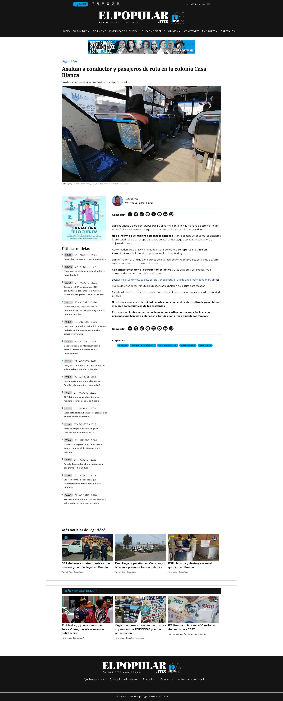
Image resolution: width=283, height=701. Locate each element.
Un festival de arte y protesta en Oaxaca (85, 259)
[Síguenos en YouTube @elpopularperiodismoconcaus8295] (108, 4)
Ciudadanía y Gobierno (195, 634)
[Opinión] (141, 46)
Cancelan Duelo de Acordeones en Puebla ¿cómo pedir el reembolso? (82, 383)
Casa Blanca (188, 345)
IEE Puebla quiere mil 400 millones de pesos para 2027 (192, 627)
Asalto (123, 345)
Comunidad (80, 31)
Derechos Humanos (135, 638)
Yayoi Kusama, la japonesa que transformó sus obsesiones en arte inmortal (82, 484)
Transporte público (143, 345)
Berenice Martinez (175, 634)
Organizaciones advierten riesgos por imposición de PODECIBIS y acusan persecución (140, 629)
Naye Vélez (172, 572)
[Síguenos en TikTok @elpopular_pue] (113, 4)
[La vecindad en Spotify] (84, 218)
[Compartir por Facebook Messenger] (159, 214)
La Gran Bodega (167, 345)
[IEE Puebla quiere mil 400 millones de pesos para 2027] (193, 609)
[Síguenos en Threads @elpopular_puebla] (118, 4)
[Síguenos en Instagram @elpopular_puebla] (103, 4)
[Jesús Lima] (117, 200)
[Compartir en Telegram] (147, 214)
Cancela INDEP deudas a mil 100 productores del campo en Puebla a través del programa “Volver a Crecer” (84, 291)
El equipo (149, 679)
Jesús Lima (131, 199)
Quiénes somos (94, 679)
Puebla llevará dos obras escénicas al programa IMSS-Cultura (83, 466)
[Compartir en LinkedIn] (165, 214)
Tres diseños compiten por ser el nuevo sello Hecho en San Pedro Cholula (85, 501)
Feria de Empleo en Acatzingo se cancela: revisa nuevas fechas (81, 430)
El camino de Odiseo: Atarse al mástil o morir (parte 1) (84, 273)
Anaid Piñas (67, 572)
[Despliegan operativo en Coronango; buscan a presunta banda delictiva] (140, 547)
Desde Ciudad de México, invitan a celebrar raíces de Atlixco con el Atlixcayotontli (82, 350)
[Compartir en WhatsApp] (141, 214)
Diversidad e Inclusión (124, 31)
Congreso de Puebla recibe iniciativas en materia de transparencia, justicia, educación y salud (85, 330)
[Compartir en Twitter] (136, 214)
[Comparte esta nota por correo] (153, 214)
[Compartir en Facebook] (130, 214)
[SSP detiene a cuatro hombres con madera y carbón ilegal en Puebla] (87, 547)
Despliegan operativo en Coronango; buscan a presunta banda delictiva (140, 565)
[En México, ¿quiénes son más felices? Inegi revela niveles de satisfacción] (87, 609)
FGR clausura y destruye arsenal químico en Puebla (190, 565)
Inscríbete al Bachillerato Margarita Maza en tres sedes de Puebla (85, 415)
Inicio (66, 31)
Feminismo (99, 31)
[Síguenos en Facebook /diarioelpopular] (93, 4)
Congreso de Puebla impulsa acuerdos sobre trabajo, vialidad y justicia (84, 367)
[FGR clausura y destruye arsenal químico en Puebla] (193, 547)
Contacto (167, 679)
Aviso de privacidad (191, 679)
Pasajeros (205, 345)
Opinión (173, 31)
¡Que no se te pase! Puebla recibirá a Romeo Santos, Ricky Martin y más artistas (83, 448)
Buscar (82, 4)
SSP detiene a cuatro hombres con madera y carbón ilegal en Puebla (82, 399)
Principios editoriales (123, 679)
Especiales (228, 31)
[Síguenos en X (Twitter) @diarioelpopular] (98, 4)
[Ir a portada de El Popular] (141, 17)
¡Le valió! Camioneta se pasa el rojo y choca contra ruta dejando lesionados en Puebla (167, 279)
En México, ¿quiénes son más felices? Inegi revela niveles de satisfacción (83, 629)
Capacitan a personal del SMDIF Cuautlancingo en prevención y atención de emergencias (85, 310)
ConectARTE (191, 31)
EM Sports (208, 31)
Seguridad (69, 61)
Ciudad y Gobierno (153, 31)
